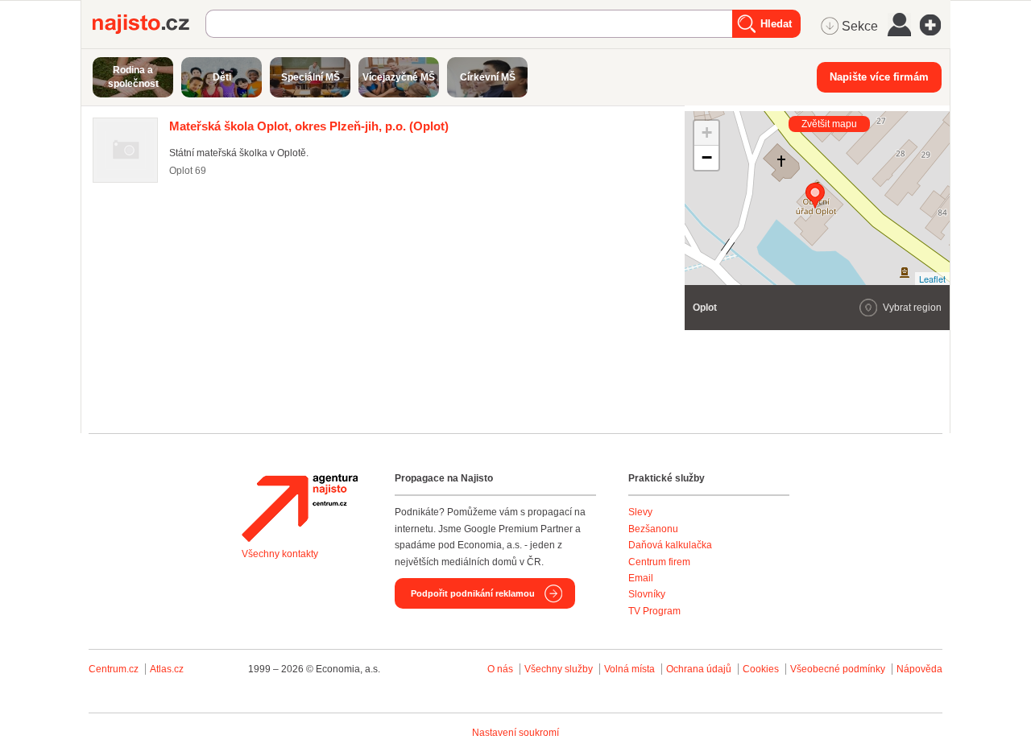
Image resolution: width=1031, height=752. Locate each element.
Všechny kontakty (280, 554)
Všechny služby (559, 669)
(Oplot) (309, 126)
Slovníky (646, 594)
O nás (500, 669)
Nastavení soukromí (515, 732)
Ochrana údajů (698, 669)
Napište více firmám (879, 77)
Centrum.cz (114, 669)
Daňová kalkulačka (670, 545)
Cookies (761, 669)
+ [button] (707, 132)
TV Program (654, 611)
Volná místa (629, 669)
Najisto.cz (149, 24)
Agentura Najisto (300, 508)
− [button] (707, 157)
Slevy (640, 512)
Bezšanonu (653, 529)
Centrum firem (659, 562)
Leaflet (932, 278)
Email (640, 578)
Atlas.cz (167, 669)
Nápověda (919, 669)
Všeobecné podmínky (837, 669)
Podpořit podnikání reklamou (473, 593)
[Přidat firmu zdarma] (935, 25)
